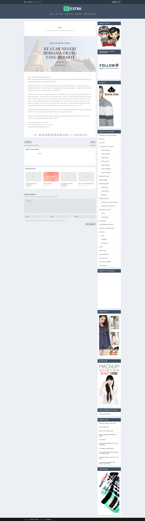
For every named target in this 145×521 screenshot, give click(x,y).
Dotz (51, 30)
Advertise (78, 14)
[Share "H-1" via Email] (64, 134)
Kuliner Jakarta (105, 161)
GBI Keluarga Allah (104, 183)
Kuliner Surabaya (105, 172)
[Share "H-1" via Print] (67, 134)
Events (103, 213)
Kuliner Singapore (106, 168)
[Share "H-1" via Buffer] (58, 134)
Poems (101, 247)
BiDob (102, 235)
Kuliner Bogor (105, 157)
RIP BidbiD (104, 239)
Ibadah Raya (104, 187)
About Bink (59, 14)
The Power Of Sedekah (105, 261)
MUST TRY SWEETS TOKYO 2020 (107, 423)
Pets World (102, 232)
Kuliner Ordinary (105, 165)
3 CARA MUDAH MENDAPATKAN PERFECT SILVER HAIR (107, 463)
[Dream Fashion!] (51, 176)
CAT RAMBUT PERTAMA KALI (106, 448)
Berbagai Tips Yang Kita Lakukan (108, 135)
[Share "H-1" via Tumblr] (48, 134)
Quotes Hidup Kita (104, 254)
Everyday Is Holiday (104, 176)
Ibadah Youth (105, 191)
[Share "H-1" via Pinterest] (51, 134)
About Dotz (69, 14)
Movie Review (102, 221)
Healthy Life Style (103, 198)
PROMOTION (102, 250)
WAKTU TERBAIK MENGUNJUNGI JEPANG (107, 435)
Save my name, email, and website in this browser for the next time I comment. (45, 220)
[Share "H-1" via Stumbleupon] (61, 134)
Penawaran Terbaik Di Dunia (106, 228)
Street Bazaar (105, 217)
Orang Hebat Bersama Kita (106, 224)
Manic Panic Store (89, 14)
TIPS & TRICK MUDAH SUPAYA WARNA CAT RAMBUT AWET (108, 452)
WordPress (49, 519)
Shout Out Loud (103, 258)
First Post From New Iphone (86, 183)
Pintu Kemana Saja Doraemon (31, 184)
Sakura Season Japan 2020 (106, 431)
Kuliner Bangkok (105, 154)
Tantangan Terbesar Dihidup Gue (66, 184)
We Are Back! (102, 439)
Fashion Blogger (103, 180)
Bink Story (102, 139)
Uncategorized (103, 265)
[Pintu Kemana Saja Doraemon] (34, 176)
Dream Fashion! (47, 183)
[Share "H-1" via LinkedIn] (54, 134)
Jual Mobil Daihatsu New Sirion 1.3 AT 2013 (109, 457)
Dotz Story (63, 30)
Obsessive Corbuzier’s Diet (108, 206)
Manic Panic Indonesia (105, 209)
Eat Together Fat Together (106, 146)
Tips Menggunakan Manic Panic (41, 2)
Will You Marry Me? (104, 427)
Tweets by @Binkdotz (105, 414)
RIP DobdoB (104, 243)
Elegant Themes (35, 519)
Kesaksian (104, 194)
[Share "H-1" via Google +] (45, 134)
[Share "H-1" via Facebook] (39, 134)
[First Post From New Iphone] (86, 176)
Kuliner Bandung (105, 150)
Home (51, 14)
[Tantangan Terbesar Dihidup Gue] (69, 176)
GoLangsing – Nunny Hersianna (109, 202)
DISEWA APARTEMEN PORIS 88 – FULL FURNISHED (108, 444)
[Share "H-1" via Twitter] (42, 134)
